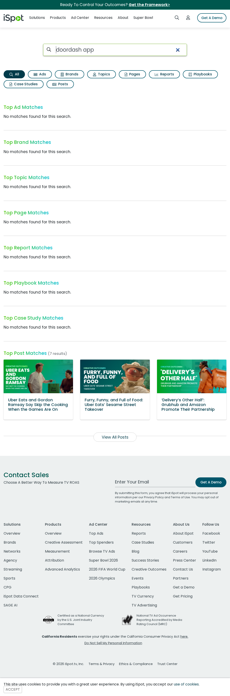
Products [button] (58, 17)
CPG (7, 587)
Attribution (54, 560)
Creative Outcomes (149, 569)
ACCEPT (13, 689)
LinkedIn (209, 560)
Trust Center (167, 664)
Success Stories (145, 560)
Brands (71, 74)
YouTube (210, 551)
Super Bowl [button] (143, 17)
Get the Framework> (149, 4)
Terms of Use (180, 497)
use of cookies (186, 684)
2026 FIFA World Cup (107, 569)
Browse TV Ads (102, 551)
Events (138, 578)
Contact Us (183, 569)
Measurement (57, 551)
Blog (135, 551)
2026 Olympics (102, 578)
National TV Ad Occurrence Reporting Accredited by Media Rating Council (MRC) (159, 620)
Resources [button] (103, 17)
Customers (182, 542)
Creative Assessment (64, 542)
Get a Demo (184, 587)
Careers (180, 551)
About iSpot (183, 533)
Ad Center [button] (80, 17)
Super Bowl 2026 (103, 560)
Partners (180, 578)
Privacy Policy (154, 497)
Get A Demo (211, 17)
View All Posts (115, 437)
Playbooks (202, 74)
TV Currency (143, 596)
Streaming (13, 569)
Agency (10, 560)
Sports (9, 578)
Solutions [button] (37, 17)
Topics (103, 74)
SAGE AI (10, 605)
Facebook (211, 533)
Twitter (208, 542)
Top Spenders (101, 542)
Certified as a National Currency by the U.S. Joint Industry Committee (81, 620)
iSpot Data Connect (21, 596)
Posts (62, 84)
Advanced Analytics (62, 569)
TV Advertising (144, 605)
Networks (12, 551)
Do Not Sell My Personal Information (113, 643)
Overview (12, 533)
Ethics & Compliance (136, 664)
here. (184, 636)
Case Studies (25, 84)
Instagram (211, 569)
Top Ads (96, 533)
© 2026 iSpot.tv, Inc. (68, 664)
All (16, 74)
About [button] (123, 17)
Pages (134, 74)
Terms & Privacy (101, 664)
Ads (42, 74)
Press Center (184, 560)
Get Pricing (182, 596)
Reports (166, 74)
